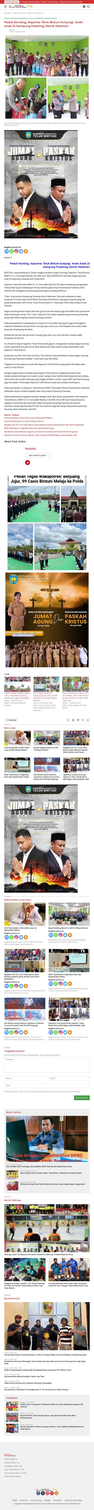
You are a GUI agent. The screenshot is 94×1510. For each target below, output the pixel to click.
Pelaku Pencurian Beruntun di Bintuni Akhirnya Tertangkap (28, 1383)
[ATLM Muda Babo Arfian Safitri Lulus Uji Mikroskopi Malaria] (17, 738)
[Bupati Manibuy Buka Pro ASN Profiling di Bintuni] (47, 738)
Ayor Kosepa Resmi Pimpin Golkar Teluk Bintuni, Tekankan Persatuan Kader (51, 1173)
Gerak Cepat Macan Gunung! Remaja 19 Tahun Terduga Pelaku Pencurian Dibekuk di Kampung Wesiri (45, 1355)
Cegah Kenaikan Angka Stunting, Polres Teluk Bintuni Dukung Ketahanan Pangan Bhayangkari (17, 695)
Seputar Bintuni (51, 18)
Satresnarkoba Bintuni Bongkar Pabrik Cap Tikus (24, 1376)
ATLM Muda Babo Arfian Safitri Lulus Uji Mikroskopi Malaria (28, 418)
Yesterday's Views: (11, 1466)
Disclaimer (57, 1500)
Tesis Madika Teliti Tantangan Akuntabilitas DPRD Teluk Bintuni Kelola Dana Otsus (39, 1166)
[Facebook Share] (68, 720)
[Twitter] (21, 251)
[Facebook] (7, 251)
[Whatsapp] (11, 251)
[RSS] (56, 1493)
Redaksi (11, 30)
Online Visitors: (10, 1459)
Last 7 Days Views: (12, 1469)
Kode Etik (24, 1500)
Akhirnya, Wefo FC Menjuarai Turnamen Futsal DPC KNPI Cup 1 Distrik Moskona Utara (38, 1254)
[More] (26, 251)
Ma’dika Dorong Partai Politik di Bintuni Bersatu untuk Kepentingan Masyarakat (52, 1184)
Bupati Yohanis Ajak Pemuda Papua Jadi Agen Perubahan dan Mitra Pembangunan (48, 1416)
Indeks (14, 1500)
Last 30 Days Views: (12, 1473)
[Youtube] (52, 1493)
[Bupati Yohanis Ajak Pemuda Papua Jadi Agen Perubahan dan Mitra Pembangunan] (12, 1417)
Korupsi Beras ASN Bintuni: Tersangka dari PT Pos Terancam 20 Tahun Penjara (36, 1389)
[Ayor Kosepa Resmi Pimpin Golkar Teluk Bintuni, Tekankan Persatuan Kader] (12, 1174)
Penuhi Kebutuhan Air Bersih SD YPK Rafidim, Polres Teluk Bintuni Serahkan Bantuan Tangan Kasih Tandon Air (75, 697)
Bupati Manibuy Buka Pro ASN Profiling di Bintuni (24, 421)
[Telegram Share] (83, 720)
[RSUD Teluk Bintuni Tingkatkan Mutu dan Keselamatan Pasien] (17, 765)
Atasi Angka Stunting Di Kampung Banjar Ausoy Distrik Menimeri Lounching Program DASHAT (45, 697)
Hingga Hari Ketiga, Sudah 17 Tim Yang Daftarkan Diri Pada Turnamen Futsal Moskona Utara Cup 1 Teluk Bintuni (24, 1285)
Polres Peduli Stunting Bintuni (16, 18)
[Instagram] (16, 251)
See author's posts (37, 455)
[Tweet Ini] (73, 720)
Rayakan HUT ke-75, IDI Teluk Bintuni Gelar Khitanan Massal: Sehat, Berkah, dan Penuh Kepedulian (44, 425)
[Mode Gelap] (84, 7)
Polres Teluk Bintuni (36, 18)
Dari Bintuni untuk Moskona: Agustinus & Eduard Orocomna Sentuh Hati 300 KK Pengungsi (41, 432)
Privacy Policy (36, 1500)
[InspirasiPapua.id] (20, 6)
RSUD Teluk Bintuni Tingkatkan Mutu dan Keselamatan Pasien (29, 428)
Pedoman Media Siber (73, 1500)
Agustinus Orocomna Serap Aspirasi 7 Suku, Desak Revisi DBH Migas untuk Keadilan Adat (40, 435)
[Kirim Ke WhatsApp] (88, 720)
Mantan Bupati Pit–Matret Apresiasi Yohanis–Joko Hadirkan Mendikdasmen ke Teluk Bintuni (52, 1428)
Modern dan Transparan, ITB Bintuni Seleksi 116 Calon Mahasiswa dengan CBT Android (51, 1405)
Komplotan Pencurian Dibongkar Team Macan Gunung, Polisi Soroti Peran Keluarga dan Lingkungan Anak (45, 1362)
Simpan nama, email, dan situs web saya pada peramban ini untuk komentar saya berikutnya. (43, 1091)
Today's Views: (10, 1462)
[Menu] (6, 6)
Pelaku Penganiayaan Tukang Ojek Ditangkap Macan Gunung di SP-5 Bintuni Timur (38, 1370)
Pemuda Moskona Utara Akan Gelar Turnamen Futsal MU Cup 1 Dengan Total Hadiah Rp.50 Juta (68, 1284)
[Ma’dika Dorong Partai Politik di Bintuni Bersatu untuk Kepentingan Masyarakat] (12, 1186)
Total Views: (9, 1476)
